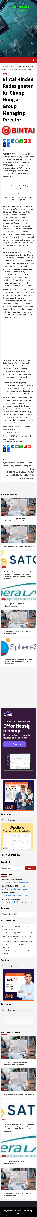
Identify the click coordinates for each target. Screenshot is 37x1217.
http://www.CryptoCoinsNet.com (14, 895)
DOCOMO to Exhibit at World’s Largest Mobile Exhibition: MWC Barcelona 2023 (20, 473)
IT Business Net (18, 7)
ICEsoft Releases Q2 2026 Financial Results (18, 546)
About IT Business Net (10, 914)
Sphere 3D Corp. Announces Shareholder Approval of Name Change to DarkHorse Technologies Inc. (17, 661)
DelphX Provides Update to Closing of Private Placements (17, 632)
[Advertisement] (18, 32)
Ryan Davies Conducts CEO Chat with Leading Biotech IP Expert (17, 462)
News (4, 74)
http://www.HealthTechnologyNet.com (17, 902)
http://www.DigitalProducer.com (14, 882)
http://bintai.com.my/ (11, 432)
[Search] (33, 60)
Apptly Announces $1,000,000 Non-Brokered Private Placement (15, 520)
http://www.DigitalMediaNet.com (14, 889)
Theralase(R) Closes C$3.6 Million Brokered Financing (15, 605)
